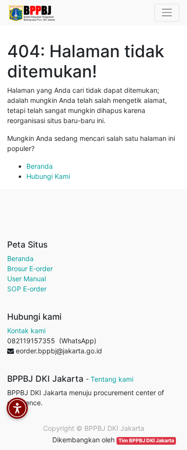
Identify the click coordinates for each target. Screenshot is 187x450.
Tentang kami (112, 379)
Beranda (39, 166)
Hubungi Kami (48, 176)
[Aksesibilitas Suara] (17, 408)
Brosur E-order (30, 268)
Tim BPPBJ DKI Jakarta (146, 441)
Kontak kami (26, 330)
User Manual (26, 279)
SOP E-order (27, 289)
